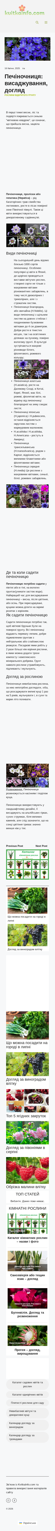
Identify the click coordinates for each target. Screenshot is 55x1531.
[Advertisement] (27, 162)
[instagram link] (8, 1500)
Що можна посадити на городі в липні (27, 1045)
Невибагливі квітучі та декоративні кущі (22, 1413)
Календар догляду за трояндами (21, 1437)
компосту (11, 657)
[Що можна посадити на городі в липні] (27, 901)
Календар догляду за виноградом (21, 1425)
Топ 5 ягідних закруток (26, 1116)
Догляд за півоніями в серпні (25, 1149)
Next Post (41, 846)
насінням (30, 793)
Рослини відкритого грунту (20, 95)
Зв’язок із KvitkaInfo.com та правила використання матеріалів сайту (26, 1488)
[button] (37, 22)
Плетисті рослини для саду (27, 1402)
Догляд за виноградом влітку (25, 949)
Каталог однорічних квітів (27, 1394)
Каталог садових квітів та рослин (27, 1384)
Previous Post (14, 846)
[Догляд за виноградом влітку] (27, 935)
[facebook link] (14, 1500)
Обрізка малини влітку (26, 1187)
